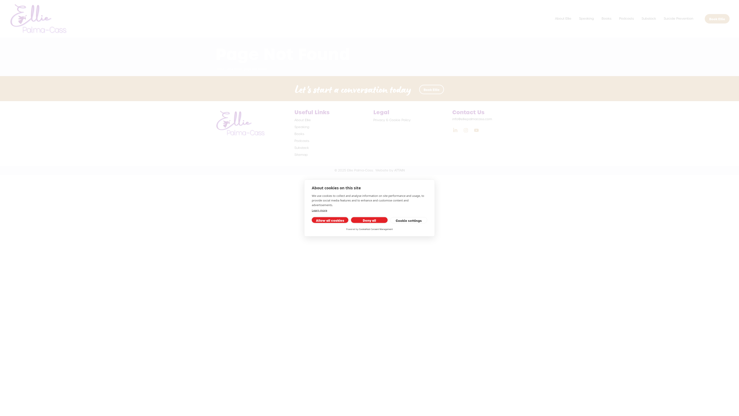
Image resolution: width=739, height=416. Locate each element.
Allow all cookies (330, 220)
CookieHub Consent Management (376, 229)
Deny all (369, 220)
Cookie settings (409, 220)
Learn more (319, 210)
